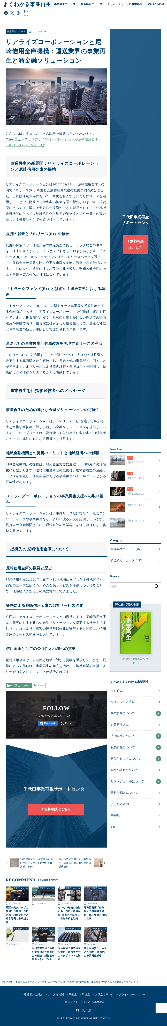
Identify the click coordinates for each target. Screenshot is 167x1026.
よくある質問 (120, 804)
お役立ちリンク (104, 994)
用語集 (86, 994)
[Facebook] (6, 13)
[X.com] (12, 13)
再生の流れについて (124, 770)
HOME (9, 982)
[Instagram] (18, 13)
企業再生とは (120, 724)
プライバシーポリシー (132, 994)
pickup (40, 685)
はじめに (117, 690)
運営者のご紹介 (33, 994)
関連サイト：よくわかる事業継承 (85, 1002)
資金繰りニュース (91, 4)
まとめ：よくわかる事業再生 (124, 4)
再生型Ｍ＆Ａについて (126, 758)
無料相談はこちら (57, 811)
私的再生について (123, 747)
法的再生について (123, 736)
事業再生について (123, 713)
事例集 (115, 815)
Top (113, 826)
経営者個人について (124, 792)
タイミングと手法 (123, 702)
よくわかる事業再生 (27, 4)
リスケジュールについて (127, 781)
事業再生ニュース (65, 4)
